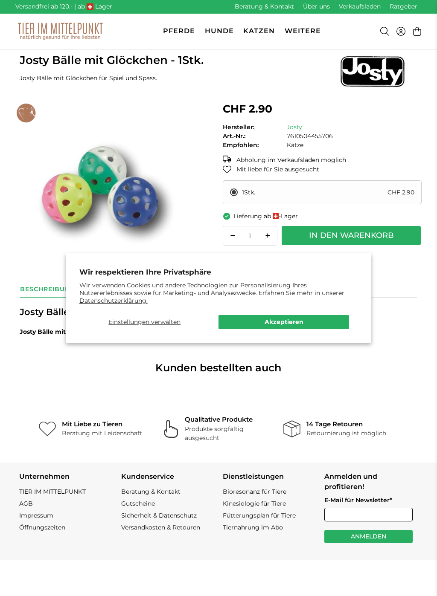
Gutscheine (138, 503)
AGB (26, 503)
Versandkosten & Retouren (160, 527)
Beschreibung (47, 289)
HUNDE (219, 31)
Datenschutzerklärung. (113, 300)
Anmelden (368, 536)
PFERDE (179, 31)
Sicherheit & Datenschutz (159, 515)
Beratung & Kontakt (264, 6)
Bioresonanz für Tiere (254, 491)
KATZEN (259, 31)
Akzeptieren (284, 322)
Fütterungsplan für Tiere (259, 515)
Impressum (36, 515)
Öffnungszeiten (42, 527)
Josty (294, 127)
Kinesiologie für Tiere (254, 503)
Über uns (316, 6)
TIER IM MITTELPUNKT (52, 491)
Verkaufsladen (360, 6)
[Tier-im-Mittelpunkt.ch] (60, 31)
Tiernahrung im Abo (253, 527)
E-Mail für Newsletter (358, 500)
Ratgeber (403, 6)
